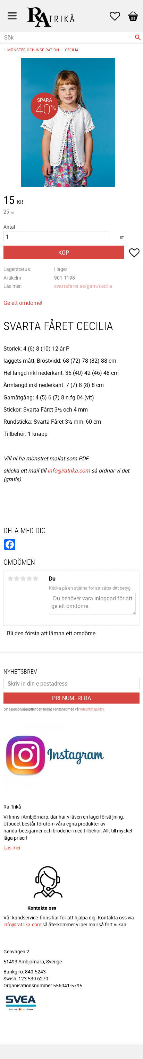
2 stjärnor (17, 578)
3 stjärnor (23, 578)
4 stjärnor (29, 578)
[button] (118, 16)
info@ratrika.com (69, 470)
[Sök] (138, 37)
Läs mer (12, 847)
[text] (71, 201)
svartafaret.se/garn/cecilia (83, 286)
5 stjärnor (35, 578)
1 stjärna (10, 578)
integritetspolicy (92, 709)
